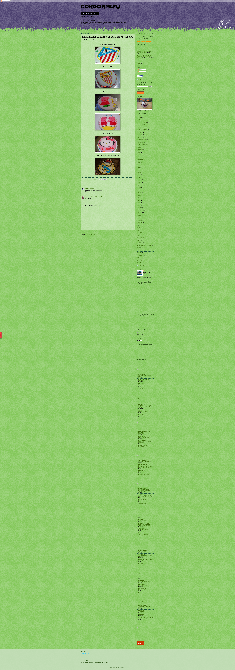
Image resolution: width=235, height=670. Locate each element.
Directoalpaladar (141, 361)
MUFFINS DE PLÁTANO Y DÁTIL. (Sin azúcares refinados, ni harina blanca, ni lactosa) (144, 400)
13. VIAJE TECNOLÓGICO (142, 124)
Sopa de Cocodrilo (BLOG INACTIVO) (145, 617)
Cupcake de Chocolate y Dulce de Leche (145, 573)
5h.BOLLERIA (139, 212)
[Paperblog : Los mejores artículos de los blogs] (140, 76)
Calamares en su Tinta (142, 520)
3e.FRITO (139, 174)
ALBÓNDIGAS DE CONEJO (143, 534)
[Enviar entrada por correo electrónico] (99, 179)
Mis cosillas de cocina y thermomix (144, 597)
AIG (138, 235)
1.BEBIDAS (139, 117)
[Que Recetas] (139, 79)
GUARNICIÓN (139, 242)
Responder (87, 193)
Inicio (109, 232)
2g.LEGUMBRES (140, 149)
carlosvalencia (141, 568)
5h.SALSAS (139, 214)
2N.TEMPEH (139, 162)
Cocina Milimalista (141, 584)
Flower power (140, 568)
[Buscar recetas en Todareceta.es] (141, 265)
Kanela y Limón (141, 423)
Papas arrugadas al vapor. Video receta (144, 437)
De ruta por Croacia (141, 471)
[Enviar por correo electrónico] (101, 179)
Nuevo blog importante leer (142, 589)
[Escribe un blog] (102, 179)
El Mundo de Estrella (142, 588)
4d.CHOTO (139, 189)
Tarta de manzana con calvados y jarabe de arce (145, 456)
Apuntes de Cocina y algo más (143, 478)
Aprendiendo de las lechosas (143, 479)
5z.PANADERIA (140, 224)
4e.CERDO (139, 190)
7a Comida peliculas (140, 230)
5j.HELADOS (139, 217)
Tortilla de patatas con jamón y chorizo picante (144, 394)
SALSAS (138, 247)
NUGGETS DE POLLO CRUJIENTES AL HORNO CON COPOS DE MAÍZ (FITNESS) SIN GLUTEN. (145, 56)
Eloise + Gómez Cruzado (142, 564)
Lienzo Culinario (141, 563)
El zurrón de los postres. (142, 369)
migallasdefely (141, 388)
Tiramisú (140, 494)
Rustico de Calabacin (141, 500)
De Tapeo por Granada (142, 440)
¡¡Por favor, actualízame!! (142, 618)
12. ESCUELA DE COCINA (142, 122)
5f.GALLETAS (139, 209)
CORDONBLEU (100, 6)
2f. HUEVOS (139, 147)
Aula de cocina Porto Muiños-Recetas (145, 513)
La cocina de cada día (142, 488)
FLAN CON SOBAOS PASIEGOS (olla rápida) (144, 451)
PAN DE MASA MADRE (142, 411)
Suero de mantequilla (141, 611)
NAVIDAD (139, 244)
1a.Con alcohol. (139, 132)
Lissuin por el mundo (142, 605)
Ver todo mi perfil (140, 278)
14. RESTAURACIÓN (141, 125)
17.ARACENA (139, 130)
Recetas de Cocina (139, 335)
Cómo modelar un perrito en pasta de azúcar (145, 560)
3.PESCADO (139, 165)
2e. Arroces (139, 145)
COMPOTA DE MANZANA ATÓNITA (144, 461)
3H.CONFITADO (140, 180)
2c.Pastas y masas (140, 142)
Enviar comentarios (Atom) (90, 234)
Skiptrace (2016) (141, 504)
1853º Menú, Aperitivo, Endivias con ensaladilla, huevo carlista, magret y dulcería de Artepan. (144, 490)
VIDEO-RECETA (140, 257)
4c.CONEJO (139, 187)
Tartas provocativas (141, 634)
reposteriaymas (141, 614)
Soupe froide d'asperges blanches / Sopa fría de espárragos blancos (145, 385)
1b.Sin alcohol (139, 134)
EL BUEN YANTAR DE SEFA (143, 449)
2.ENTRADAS (139, 137)
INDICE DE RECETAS (142, 632)
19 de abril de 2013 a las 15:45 (93, 188)
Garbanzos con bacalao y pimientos (144, 543)
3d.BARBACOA (140, 172)
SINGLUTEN (139, 252)
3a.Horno (138, 167)
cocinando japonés (141, 554)
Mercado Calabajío (141, 374)
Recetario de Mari (141, 623)
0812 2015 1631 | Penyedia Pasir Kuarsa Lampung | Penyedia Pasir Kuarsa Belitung (145, 496)
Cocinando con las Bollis (142, 464)
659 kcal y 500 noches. (142, 551)
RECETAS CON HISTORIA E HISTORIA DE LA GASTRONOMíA (145, 524)
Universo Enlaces (141, 621)
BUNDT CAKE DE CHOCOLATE (144, 529)
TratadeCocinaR (141, 528)
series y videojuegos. (140, 250)
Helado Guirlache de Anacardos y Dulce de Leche (145, 370)
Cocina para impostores (142, 427)
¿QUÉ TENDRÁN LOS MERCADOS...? (144, 581)
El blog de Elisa (141, 610)
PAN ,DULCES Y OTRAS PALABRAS (145, 559)
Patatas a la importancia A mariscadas (144, 389)
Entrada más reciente (86, 232)
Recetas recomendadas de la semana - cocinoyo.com (145, 432)
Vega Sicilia (140, 630)
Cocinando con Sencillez (142, 499)
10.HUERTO (139, 119)
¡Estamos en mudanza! (142, 415)
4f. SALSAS (139, 192)
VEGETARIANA (140, 255)
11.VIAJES (139, 120)
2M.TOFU (139, 160)
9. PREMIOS (139, 234)
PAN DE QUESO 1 (141, 446)
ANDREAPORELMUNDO (141, 237)
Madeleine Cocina (141, 414)
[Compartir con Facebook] (105, 179)
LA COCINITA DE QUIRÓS (143, 474)
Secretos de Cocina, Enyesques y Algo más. (145, 533)
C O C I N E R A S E (142, 503)
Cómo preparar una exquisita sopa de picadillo (144, 376)
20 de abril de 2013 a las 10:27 (96, 196)
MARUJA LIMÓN (141, 576)
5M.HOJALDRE (140, 222)
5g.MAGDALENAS (140, 210)
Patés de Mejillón (141, 380)
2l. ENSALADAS (140, 159)
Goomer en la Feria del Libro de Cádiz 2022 (145, 428)
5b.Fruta (138, 202)
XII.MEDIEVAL (140, 262)
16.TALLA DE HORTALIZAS (142, 129)
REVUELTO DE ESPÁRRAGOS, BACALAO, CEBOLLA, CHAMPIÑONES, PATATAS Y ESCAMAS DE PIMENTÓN (145, 466)
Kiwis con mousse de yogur (142, 577)
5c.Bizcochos (139, 204)
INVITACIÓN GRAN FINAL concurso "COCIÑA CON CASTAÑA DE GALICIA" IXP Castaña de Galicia (145, 515)
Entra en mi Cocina (141, 383)
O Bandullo (140, 519)
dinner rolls (140, 538)
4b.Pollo (138, 185)
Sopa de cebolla (141, 433)
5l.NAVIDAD (139, 220)
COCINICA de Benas (142, 542)
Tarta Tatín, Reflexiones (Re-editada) (144, 525)
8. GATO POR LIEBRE (141, 232)
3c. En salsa (139, 170)
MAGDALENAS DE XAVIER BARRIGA (145, 597)
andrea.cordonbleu (90, 179)
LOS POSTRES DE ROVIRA (143, 445)
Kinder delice (140, 424)
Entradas (140, 69)
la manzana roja (141, 580)
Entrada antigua (131, 232)
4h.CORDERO (139, 195)
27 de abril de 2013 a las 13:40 (94, 203)
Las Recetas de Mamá (142, 436)
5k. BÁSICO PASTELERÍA (142, 219)
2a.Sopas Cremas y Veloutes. (142, 139)
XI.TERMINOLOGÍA (141, 260)
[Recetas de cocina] (140, 644)
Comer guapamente (142, 460)
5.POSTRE (87, 180)
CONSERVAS (139, 239)
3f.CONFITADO (140, 175)
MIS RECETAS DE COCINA (143, 410)
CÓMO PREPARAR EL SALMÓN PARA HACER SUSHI (145, 556)
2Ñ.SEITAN (139, 164)
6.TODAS (95, 180)
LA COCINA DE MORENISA (143, 379)
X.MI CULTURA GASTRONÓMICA (143, 259)
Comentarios (141, 71)
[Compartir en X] (103, 179)
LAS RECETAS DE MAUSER (143, 483)
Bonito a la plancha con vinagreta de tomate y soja (144, 509)
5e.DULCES (139, 207)
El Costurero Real (141, 470)
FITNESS (138, 240)
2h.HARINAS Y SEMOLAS (142, 150)
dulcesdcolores (141, 538)
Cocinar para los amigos (142, 508)
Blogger (123, 667)
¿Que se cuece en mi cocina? (143, 398)
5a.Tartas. (91, 180)
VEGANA (139, 254)
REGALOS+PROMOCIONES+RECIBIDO (144, 245)
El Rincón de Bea (141, 626)
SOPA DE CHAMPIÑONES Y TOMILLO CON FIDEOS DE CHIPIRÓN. (145, 52)
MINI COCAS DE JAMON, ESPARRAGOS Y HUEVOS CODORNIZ (145, 484)
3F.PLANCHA (139, 177)
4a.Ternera (139, 184)
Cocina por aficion (141, 392)
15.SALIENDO (139, 127)
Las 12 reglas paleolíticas (142, 585)
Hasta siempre (140, 547)
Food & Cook (140, 455)
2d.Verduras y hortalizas (141, 144)
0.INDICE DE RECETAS (141, 116)
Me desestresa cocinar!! (142, 592)
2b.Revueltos (139, 140)
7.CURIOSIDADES (140, 229)
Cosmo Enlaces (141, 628)
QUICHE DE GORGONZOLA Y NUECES (145, 475)
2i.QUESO (139, 152)
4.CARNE (139, 182)
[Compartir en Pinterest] (106, 179)
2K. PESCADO (139, 157)
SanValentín (139, 249)
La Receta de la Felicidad (142, 636)
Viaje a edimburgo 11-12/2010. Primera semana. (144, 607)
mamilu (86, 188)
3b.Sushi (138, 169)
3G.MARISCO (139, 179)
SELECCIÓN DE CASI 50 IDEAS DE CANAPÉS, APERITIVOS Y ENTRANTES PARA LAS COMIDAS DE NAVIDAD (144, 48)
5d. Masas (138, 205)
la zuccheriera (140, 546)
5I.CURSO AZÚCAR (140, 215)
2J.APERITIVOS (140, 154)
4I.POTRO (139, 197)
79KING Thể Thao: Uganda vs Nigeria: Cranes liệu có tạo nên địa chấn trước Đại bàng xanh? (145, 406)
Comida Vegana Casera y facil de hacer (145, 601)
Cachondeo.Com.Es (141, 404)
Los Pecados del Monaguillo (143, 550)
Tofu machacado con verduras (143, 602)
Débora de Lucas (88, 196)
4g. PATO (138, 194)
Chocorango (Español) (142, 572)
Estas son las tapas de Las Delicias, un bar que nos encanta (145, 442)
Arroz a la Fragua (141, 593)
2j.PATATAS (139, 155)
